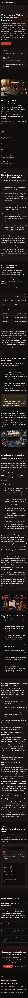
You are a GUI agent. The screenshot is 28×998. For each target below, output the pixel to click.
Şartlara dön (8, 966)
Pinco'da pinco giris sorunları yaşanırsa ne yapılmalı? (12, 939)
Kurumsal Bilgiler (19, 966)
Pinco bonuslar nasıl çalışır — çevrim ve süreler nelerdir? (12, 925)
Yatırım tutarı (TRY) (7, 845)
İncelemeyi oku (6, 43)
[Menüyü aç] (25, 2)
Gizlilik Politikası (13, 980)
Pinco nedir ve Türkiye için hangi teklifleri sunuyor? (10, 904)
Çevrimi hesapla (18, 43)
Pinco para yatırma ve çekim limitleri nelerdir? (12, 932)
